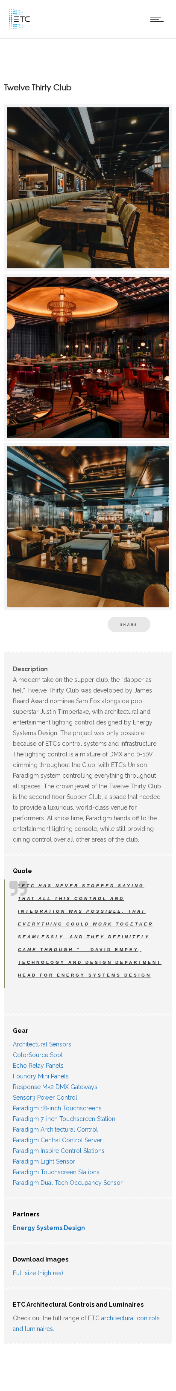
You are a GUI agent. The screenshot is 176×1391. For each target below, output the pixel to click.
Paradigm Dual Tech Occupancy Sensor (68, 1182)
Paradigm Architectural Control (55, 1129)
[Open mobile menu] (158, 19)
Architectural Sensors (42, 1044)
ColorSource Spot (38, 1055)
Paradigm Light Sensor (44, 1161)
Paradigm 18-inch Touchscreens (57, 1108)
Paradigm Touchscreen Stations (56, 1172)
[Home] (19, 27)
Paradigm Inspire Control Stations (59, 1150)
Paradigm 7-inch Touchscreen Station (64, 1118)
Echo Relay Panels (38, 1065)
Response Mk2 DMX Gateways (55, 1086)
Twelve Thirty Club (37, 87)
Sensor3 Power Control (45, 1097)
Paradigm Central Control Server (57, 1140)
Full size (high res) (38, 1273)
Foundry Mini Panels (41, 1076)
